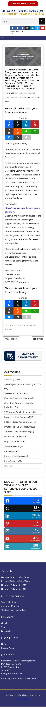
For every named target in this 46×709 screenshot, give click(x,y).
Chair (6, 466)
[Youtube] (42, 28)
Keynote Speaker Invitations (17, 398)
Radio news (9, 451)
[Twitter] (37, 28)
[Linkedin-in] (32, 28)
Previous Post (11, 338)
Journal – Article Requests (16, 417)
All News (10, 325)
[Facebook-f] (12, 28)
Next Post (38, 338)
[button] (2, 38)
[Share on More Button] (26, 137)
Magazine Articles (12, 441)
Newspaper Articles (13, 436)
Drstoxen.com (23, 699)
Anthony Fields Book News (17, 431)
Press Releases (11, 461)
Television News (12, 446)
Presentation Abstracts (15, 456)
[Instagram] (27, 28)
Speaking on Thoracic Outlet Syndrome (22, 384)
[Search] (42, 21)
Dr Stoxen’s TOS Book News (17, 426)
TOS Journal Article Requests (17, 412)
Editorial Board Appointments (18, 421)
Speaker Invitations (13, 393)
